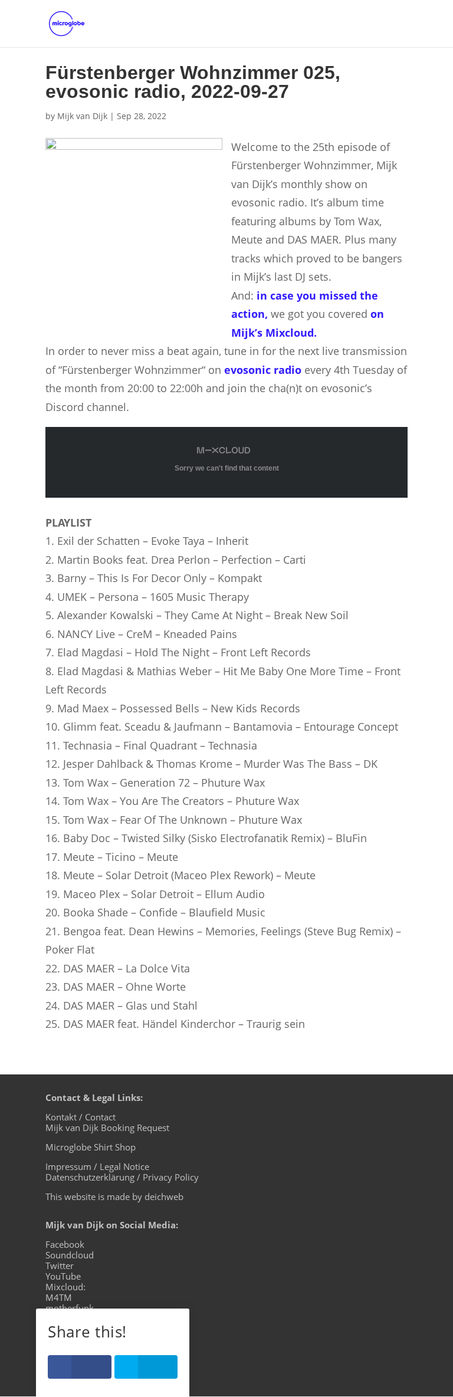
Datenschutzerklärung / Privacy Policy (122, 1177)
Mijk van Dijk (82, 115)
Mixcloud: (65, 1287)
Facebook (64, 1244)
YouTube (63, 1276)
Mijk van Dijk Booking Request (107, 1127)
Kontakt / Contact (80, 1117)
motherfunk (69, 1308)
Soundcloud (69, 1255)
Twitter (59, 1265)
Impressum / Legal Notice (97, 1166)
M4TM (58, 1297)
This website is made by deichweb (114, 1196)
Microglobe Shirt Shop (90, 1147)
